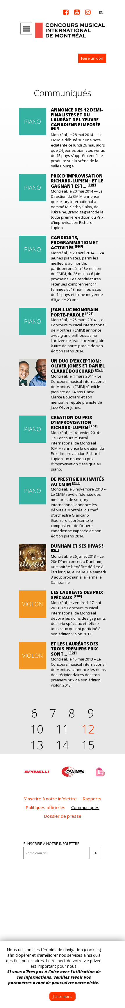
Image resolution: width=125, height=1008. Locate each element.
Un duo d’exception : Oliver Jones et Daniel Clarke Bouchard (78, 366)
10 (37, 729)
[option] (37, 769)
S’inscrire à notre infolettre (50, 799)
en (101, 12)
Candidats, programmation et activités (74, 242)
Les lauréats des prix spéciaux (77, 594)
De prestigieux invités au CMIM (77, 481)
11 (62, 729)
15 (88, 745)
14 (62, 745)
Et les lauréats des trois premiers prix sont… (74, 649)
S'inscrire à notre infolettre (51, 843)
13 (37, 745)
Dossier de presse (62, 816)
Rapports (92, 799)
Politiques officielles (45, 807)
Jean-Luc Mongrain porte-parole (74, 312)
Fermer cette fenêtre (116, 950)
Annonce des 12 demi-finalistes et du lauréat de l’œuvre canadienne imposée (77, 119)
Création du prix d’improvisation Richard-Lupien (74, 422)
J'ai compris (62, 996)
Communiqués (85, 807)
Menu (26, 28)
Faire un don (92, 58)
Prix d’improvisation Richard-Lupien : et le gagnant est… (77, 181)
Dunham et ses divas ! (77, 547)
